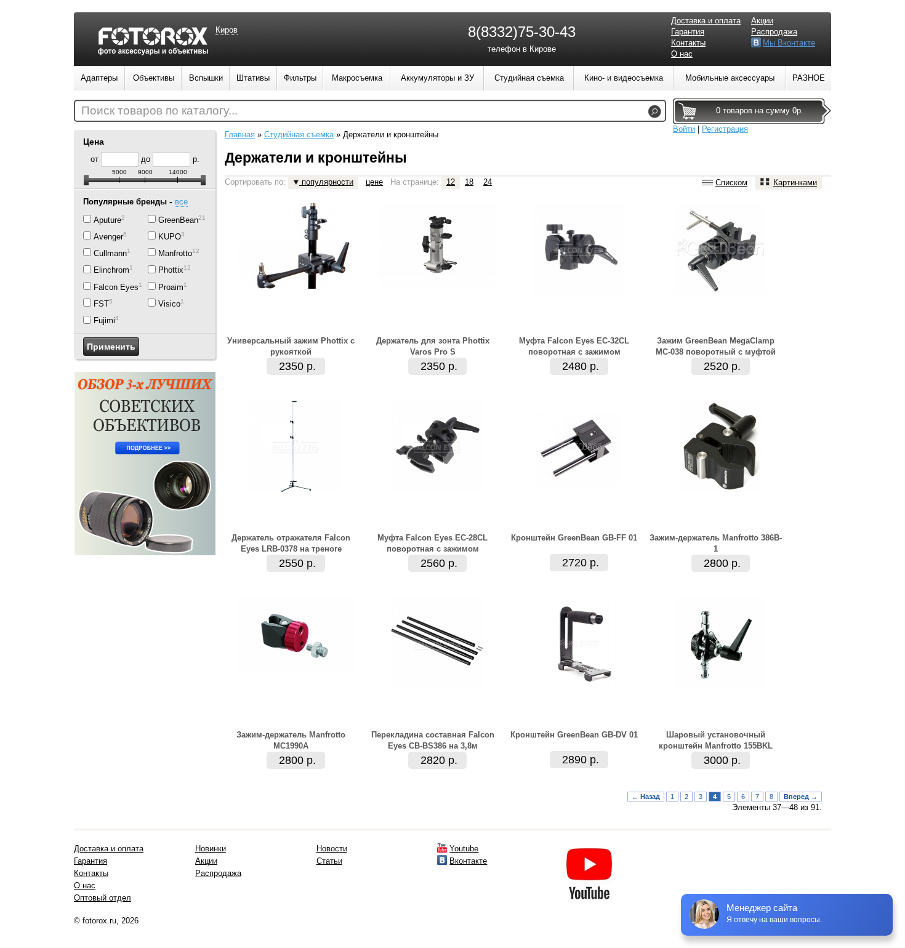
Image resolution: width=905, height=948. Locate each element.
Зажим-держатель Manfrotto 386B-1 (716, 543)
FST (101, 303)
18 (469, 182)
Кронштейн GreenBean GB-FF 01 (574, 537)
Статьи (329, 861)
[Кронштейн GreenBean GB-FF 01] (579, 489)
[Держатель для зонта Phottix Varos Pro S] (437, 283)
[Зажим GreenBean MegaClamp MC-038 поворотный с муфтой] (720, 292)
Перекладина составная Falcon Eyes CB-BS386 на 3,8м (432, 740)
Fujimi (104, 321)
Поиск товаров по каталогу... (159, 110)
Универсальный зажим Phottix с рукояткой (291, 346)
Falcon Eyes (116, 287)
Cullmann (110, 253)
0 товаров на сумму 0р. (759, 110)
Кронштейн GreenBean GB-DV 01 (574, 734)
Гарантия (687, 31)
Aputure (107, 220)
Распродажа (774, 31)
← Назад (646, 796)
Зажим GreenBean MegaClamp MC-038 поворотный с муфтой (716, 346)
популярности (326, 182)
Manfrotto (175, 253)
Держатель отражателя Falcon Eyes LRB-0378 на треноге (290, 543)
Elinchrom (111, 270)
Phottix (170, 270)
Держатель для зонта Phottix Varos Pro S (432, 346)
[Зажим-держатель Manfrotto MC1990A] (295, 671)
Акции (762, 20)
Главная (240, 134)
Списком (731, 182)
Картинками (795, 182)
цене (374, 182)
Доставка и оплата (706, 20)
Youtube (463, 848)
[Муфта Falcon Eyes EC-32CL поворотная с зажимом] (579, 292)
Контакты (688, 42)
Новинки (210, 848)
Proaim (170, 287)
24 (487, 182)
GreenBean (178, 220)
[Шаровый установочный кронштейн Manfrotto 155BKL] (720, 686)
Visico (169, 303)
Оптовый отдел (102, 897)
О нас (682, 53)
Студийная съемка (299, 134)
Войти (684, 129)
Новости (331, 848)
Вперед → (801, 796)
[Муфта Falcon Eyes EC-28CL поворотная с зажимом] (437, 489)
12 (450, 182)
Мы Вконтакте (789, 42)
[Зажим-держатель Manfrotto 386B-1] (720, 489)
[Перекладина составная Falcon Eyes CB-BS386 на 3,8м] (437, 686)
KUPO (169, 236)
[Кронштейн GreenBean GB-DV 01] (579, 686)
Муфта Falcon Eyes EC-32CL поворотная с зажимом (574, 346)
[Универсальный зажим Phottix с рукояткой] (295, 286)
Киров (226, 29)
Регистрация (725, 129)
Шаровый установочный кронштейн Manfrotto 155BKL (716, 740)
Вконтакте (468, 861)
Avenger (108, 236)
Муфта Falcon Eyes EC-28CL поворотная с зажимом (432, 543)
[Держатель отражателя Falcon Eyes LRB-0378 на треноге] (295, 489)
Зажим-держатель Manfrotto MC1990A (290, 740)
